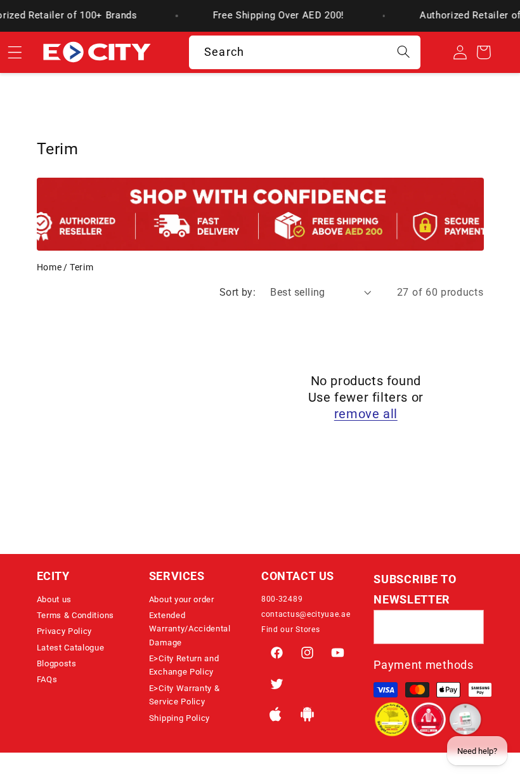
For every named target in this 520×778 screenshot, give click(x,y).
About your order (181, 599)
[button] (91, 576)
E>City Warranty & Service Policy (184, 694)
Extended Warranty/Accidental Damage (190, 628)
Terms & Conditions (75, 615)
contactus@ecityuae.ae (306, 614)
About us (54, 599)
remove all (366, 413)
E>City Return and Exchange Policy (184, 665)
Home (49, 267)
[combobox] (305, 52)
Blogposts (57, 663)
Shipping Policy (179, 718)
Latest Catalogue (71, 647)
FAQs (47, 679)
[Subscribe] (467, 627)
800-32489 (281, 599)
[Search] (403, 52)
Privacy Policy (65, 631)
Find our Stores (290, 629)
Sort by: (237, 292)
